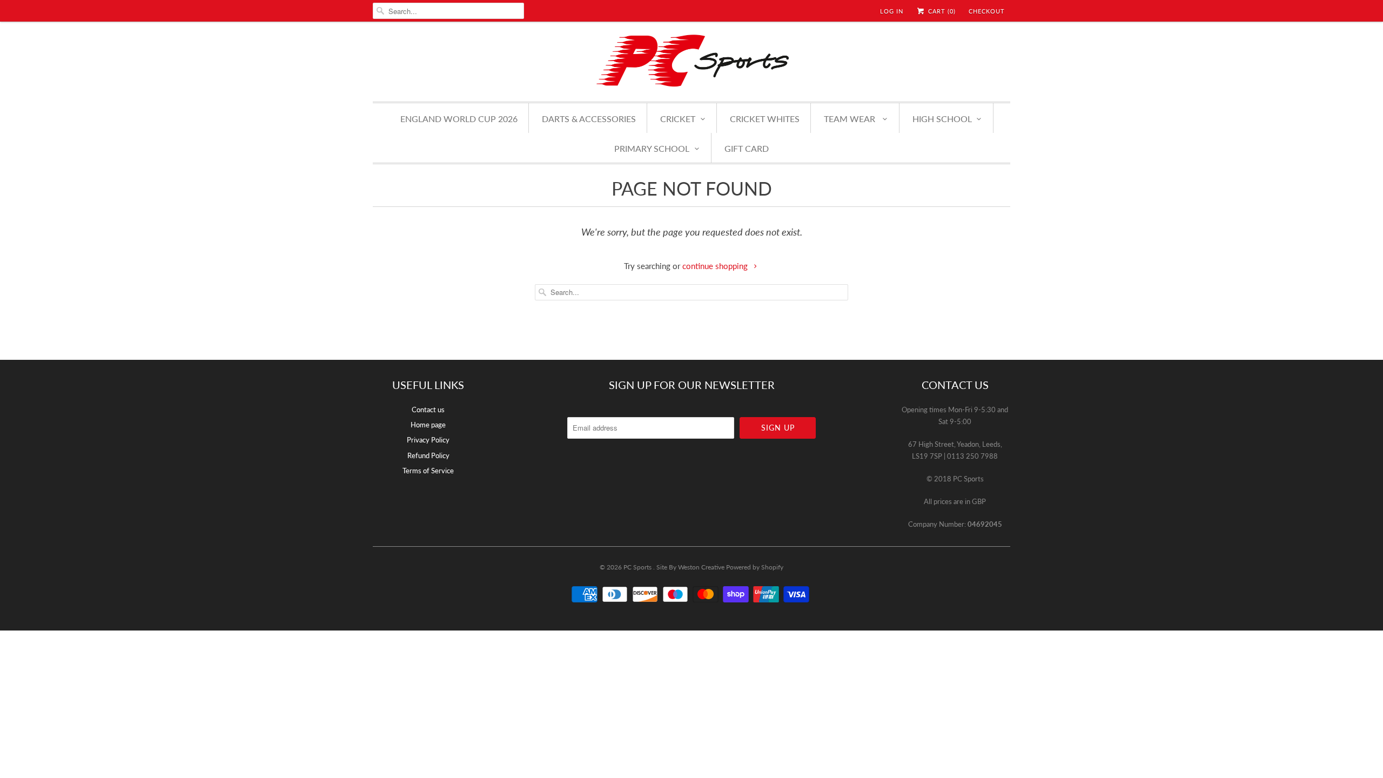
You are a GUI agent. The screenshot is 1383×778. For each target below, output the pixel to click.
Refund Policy (428, 455)
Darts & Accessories (589, 118)
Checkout (987, 11)
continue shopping (716, 266)
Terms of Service (428, 470)
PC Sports (638, 567)
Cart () (941, 11)
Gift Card (746, 148)
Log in (891, 11)
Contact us (428, 409)
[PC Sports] (691, 60)
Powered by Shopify (754, 567)
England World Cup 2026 (459, 118)
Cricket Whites (765, 118)
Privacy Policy (428, 439)
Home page (428, 424)
